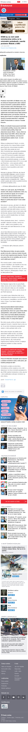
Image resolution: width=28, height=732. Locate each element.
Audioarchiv (4, 683)
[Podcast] (1, 97)
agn (15, 379)
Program (12, 19)
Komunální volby (6, 669)
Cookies (3, 717)
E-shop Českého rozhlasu (10, 543)
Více (18, 19)
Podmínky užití (19, 717)
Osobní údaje (10, 717)
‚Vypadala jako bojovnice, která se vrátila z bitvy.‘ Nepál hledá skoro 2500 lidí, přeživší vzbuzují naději (14, 651)
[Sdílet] (4, 97)
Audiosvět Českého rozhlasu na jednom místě (13, 422)
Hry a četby (5, 401)
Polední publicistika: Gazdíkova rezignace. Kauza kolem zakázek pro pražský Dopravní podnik (13, 278)
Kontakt (17, 676)
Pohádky (4, 408)
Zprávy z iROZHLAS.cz (9, 616)
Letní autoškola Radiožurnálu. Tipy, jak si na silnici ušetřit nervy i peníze (17, 484)
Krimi (3, 404)
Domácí (3, 19)
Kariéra (17, 673)
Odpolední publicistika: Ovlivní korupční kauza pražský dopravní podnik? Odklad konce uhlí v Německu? (16, 447)
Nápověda (18, 669)
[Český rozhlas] (6, 2)
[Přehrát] (3, 91)
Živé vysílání (5, 414)
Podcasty (4, 686)
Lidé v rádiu (18, 671)
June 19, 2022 (22, 186)
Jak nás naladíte (19, 666)
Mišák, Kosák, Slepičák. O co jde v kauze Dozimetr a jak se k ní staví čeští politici (17, 429)
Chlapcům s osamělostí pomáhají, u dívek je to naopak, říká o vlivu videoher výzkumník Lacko (14, 639)
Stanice (3, 671)
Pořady (4, 411)
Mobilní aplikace (6, 688)
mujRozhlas (4, 397)
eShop (3, 673)
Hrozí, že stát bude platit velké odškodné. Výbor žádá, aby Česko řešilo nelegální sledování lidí (13, 645)
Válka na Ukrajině (6, 666)
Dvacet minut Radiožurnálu (8, 48)
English (3, 719)
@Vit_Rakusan (11, 174)
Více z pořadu (6, 506)
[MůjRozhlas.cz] (3, 55)
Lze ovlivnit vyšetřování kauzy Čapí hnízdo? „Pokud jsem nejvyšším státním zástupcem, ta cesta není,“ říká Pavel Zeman (12, 352)
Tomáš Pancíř (9, 379)
